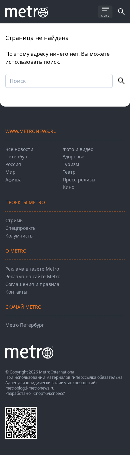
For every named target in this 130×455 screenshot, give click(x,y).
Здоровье (73, 156)
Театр (69, 172)
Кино (68, 187)
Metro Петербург (24, 325)
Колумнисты (19, 236)
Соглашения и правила (32, 284)
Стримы (14, 220)
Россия (13, 164)
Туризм (71, 164)
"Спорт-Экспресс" (49, 393)
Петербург (17, 156)
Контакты (16, 292)
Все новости (19, 149)
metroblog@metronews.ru (29, 388)
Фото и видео (78, 149)
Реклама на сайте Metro (32, 276)
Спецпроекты (21, 228)
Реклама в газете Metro (32, 269)
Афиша (13, 179)
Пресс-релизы (79, 179)
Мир (10, 172)
